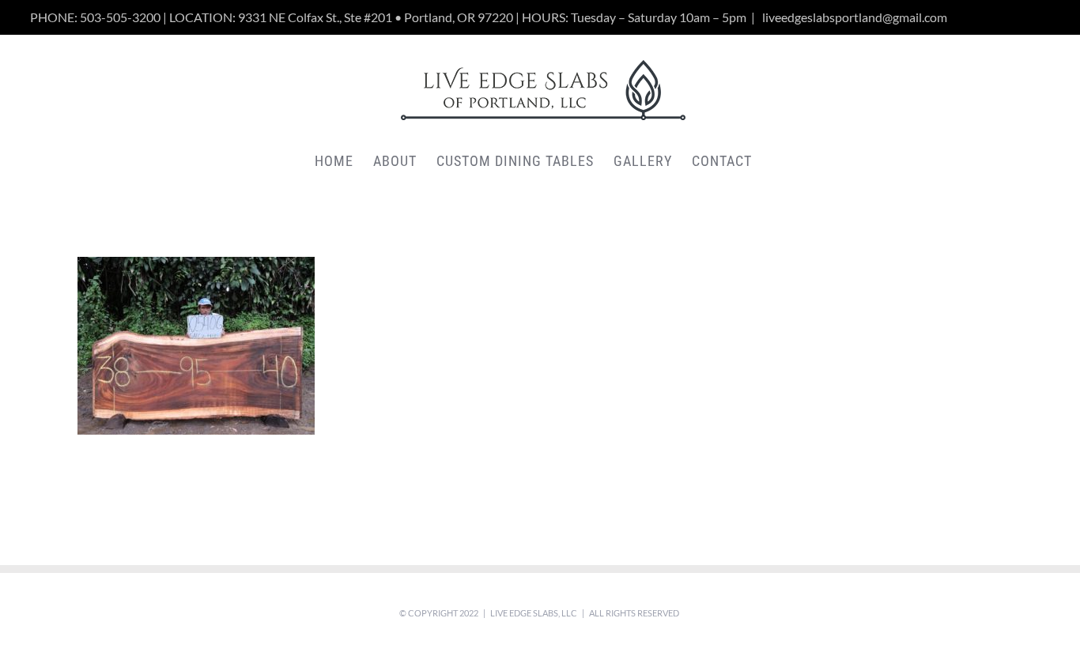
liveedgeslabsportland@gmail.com (853, 16)
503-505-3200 (120, 16)
